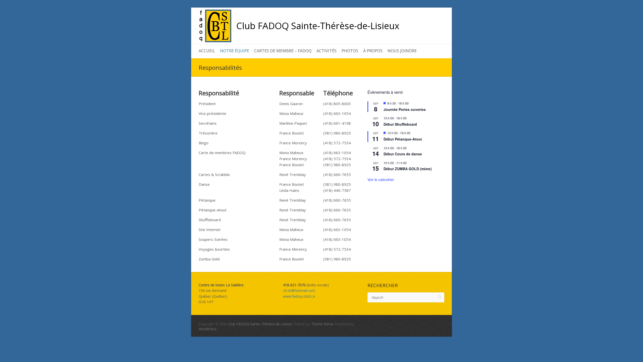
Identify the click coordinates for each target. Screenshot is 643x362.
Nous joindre (402, 51)
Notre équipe (234, 51)
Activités (326, 51)
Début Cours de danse (403, 153)
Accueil (207, 51)
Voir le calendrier (380, 179)
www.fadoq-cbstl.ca (299, 296)
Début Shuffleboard (400, 124)
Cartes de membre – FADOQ (282, 51)
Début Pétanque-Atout (403, 139)
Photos (350, 51)
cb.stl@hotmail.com (299, 290)
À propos (373, 51)
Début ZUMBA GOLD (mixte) (408, 168)
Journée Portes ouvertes (405, 109)
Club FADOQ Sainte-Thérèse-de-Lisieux (317, 26)
